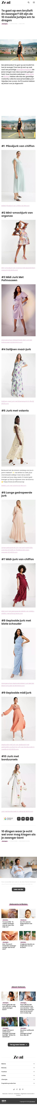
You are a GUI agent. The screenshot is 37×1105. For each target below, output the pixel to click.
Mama (3, 1064)
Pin (27, 819)
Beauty (3, 1068)
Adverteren (17, 1093)
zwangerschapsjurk (24, 70)
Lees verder (18, 889)
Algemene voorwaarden (27, 1093)
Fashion (4, 1072)
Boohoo (6, 77)
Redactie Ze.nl (26, 841)
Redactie (4, 1093)
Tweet (23, 819)
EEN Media (32, 1101)
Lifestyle (4, 1079)
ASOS (32, 74)
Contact (18, 1095)
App (31, 819)
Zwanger (4, 23)
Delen (19, 819)
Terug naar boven (17, 1044)
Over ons (10, 1093)
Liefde (3, 1075)
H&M (27, 74)
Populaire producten (8, 1083)
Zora (23, 23)
